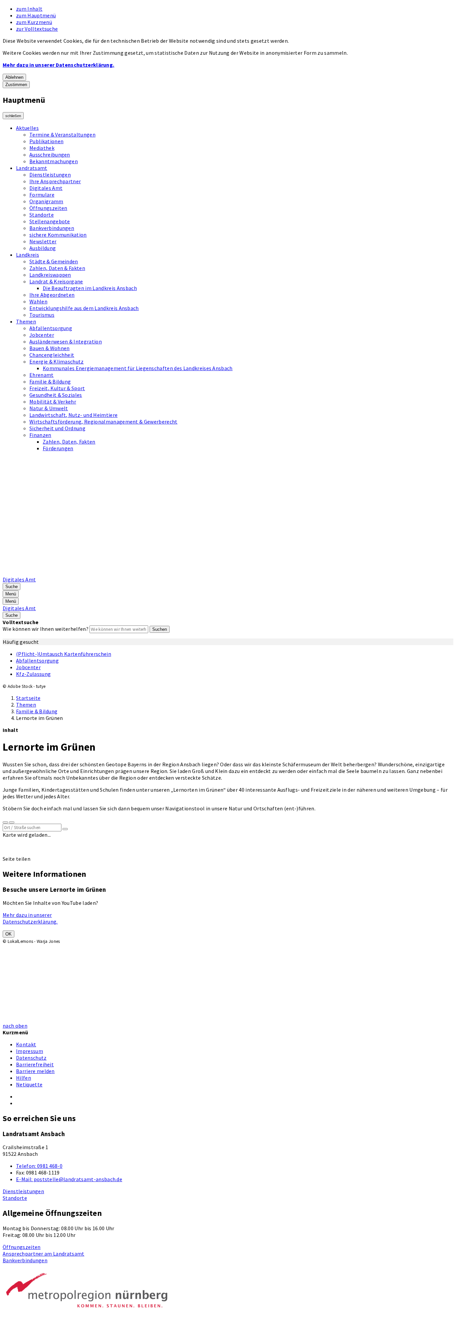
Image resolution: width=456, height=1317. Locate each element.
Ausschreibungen (49, 154)
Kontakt (26, 1044)
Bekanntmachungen (53, 161)
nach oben (15, 1025)
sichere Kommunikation (58, 234)
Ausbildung (42, 248)
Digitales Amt (45, 188)
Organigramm (46, 201)
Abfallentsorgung (50, 328)
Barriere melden (35, 1071)
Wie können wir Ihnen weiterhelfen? (45, 628)
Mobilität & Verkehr (52, 401)
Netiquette (29, 1084)
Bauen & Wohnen (49, 348)
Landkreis (27, 254)
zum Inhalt (29, 8)
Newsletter (42, 241)
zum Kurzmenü (34, 22)
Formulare (41, 194)
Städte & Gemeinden (53, 261)
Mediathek (41, 148)
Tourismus (41, 314)
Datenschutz (31, 1057)
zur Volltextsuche (37, 28)
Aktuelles (27, 127)
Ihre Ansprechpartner (55, 181)
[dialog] (53, 960)
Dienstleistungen (50, 174)
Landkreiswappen (50, 274)
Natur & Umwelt (48, 408)
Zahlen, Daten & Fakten (57, 268)
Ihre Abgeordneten (51, 294)
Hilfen (23, 1077)
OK (8, 934)
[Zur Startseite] (172, 572)
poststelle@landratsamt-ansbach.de (69, 1179)
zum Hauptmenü (36, 15)
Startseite (28, 698)
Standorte (41, 214)
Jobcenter (41, 334)
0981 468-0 (39, 1165)
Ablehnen (14, 77)
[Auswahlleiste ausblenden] (5, 822)
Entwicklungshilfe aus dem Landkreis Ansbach (84, 308)
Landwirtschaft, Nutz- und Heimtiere (73, 415)
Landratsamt (31, 168)
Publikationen (46, 141)
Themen (26, 321)
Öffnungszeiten (48, 208)
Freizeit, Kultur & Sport (57, 388)
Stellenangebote (49, 221)
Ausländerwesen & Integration (65, 341)
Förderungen (58, 448)
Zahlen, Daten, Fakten (69, 441)
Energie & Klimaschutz (56, 361)
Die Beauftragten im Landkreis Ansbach (90, 288)
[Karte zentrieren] (11, 822)
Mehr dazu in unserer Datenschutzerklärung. (58, 64)
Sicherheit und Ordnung (57, 428)
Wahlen (38, 301)
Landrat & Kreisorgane (56, 281)
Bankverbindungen (51, 228)
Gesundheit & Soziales (55, 394)
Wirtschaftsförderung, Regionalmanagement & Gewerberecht (103, 421)
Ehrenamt (41, 374)
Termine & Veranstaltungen (62, 134)
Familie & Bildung (50, 381)
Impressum (29, 1051)
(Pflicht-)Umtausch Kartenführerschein (63, 653)
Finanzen (40, 435)
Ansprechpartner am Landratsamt (43, 1253)
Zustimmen (16, 84)
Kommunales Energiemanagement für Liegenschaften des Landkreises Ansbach (138, 368)
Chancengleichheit (51, 354)
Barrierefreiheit (35, 1064)
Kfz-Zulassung (33, 674)
